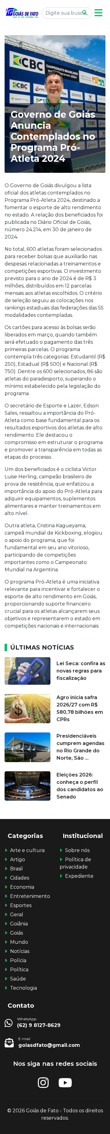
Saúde (18, 979)
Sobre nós (77, 850)
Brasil (16, 869)
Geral (16, 914)
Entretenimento (30, 896)
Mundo (19, 942)
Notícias (19, 951)
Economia (22, 887)
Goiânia (19, 924)
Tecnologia (23, 988)
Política (19, 970)
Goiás (16, 933)
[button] (98, 13)
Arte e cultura (27, 850)
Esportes (20, 905)
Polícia (18, 960)
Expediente (79, 876)
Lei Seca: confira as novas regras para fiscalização (81, 671)
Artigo (17, 859)
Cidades (19, 878)
